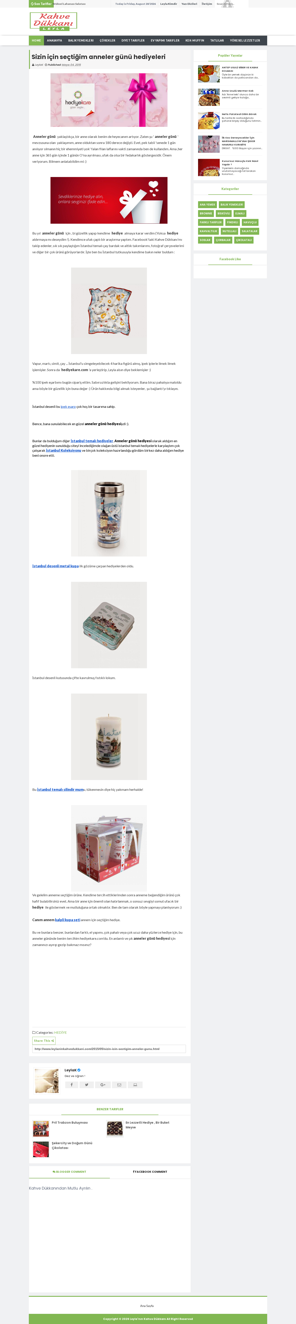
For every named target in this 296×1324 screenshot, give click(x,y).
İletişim (207, 3)
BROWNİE (206, 213)
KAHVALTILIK (208, 231)
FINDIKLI (232, 222)
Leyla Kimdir (168, 3)
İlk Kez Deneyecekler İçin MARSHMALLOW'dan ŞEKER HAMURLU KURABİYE (238, 141)
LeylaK (71, 1070)
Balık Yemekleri (81, 40)
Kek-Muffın (194, 40)
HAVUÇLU (250, 222)
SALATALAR (249, 231)
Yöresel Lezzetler (245, 40)
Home (36, 40)
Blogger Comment (70, 1172)
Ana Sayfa (147, 1306)
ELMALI (240, 213)
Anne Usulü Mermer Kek (238, 91)
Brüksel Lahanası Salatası (69, 3)
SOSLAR (205, 240)
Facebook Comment (151, 1172)
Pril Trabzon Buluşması (70, 1122)
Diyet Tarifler (133, 40)
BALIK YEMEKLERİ (232, 204)
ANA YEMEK (207, 204)
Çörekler (107, 40)
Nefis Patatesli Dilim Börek (239, 114)
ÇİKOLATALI (244, 240)
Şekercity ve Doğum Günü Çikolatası (72, 1145)
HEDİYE (60, 1032)
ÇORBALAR (223, 240)
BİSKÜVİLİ (224, 213)
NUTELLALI (229, 231)
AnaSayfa (54, 40)
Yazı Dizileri (189, 3)
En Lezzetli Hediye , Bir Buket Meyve (147, 1124)
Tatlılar (217, 40)
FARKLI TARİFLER (211, 222)
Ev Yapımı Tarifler (165, 40)
